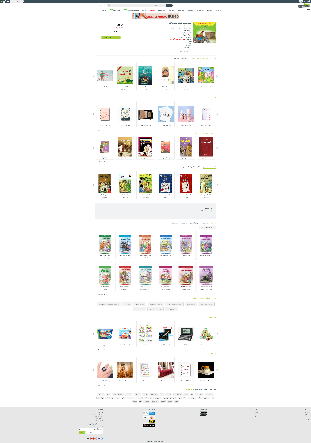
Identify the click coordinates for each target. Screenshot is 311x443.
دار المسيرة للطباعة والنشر (156, 304)
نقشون (185, 87)
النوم (196, 395)
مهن (112, 398)
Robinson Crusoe (125, 287)
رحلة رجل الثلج (105, 87)
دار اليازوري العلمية (171, 309)
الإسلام (176, 401)
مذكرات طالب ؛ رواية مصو (185, 195)
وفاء (145, 87)
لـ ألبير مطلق (206, 197)
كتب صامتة (130, 398)
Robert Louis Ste (144, 289)
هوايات (107, 398)
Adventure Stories (105, 287)
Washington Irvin (125, 258)
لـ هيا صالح (166, 89)
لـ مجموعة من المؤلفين (125, 89)
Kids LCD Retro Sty (166, 345)
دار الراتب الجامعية (139, 309)
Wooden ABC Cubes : (206, 345)
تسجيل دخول (305, 1)
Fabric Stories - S (125, 345)
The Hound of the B (206, 287)
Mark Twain (185, 289)
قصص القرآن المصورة (185, 158)
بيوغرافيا (186, 395)
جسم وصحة (137, 395)
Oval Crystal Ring (105, 381)
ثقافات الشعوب (154, 395)
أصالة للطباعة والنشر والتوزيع (174, 304)
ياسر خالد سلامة (187, 26)
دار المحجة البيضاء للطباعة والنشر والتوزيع (109, 304)
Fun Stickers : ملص (145, 381)
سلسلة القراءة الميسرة (125, 87)
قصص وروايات (157, 398)
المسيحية (169, 401)
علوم (180, 398)
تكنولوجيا (168, 395)
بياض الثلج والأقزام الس (105, 195)
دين (186, 389)
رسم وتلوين (207, 398)
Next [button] (94, 76)
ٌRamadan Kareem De (125, 381)
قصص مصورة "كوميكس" (170, 398)
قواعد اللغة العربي (206, 158)
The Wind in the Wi (165, 256)
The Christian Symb (145, 125)
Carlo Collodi (165, 289)
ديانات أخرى (146, 401)
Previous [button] (217, 76)
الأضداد (145, 345)
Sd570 (186, 345)
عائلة (184, 398)
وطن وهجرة (100, 398)
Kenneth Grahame (165, 258)
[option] (206, 75)
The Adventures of (186, 287)
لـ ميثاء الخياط (186, 89)
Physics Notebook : (186, 381)
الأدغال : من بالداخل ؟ (206, 87)
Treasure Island (145, 287)
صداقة (199, 398)
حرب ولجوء (129, 395)
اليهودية (163, 401)
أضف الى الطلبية (112, 38)
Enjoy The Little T (206, 125)
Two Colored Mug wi (206, 381)
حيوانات (108, 395)
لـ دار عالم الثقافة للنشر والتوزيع (207, 228)
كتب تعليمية (139, 398)
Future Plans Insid (125, 125)
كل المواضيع (191, 389)
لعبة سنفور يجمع (104, 345)
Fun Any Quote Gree (165, 125)
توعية (161, 395)
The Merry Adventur (145, 256)
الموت (201, 395)
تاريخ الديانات (155, 401)
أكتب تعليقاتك (208, 211)
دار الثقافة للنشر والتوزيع (155, 309)
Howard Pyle (144, 258)
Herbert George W (185, 258)
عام (140, 401)
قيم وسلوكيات (147, 398)
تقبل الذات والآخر (177, 395)
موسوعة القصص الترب (165, 158)
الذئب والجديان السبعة (206, 195)
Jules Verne (205, 258)
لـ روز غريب (125, 197)
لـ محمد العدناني (145, 197)
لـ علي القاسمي (145, 89)
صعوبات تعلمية (192, 398)
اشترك (81, 433)
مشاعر (123, 398)
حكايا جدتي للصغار (145, 158)
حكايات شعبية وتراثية (118, 395)
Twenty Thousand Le (206, 256)
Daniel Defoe (124, 289)
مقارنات (135, 401)
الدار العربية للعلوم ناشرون (206, 304)
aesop (104, 289)
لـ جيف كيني (185, 197)
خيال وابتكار (101, 395)
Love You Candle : (165, 381)
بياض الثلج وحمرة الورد (145, 195)
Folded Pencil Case (186, 125)
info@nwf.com (99, 419)
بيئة (192, 395)
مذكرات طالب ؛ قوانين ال (165, 195)
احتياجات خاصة (209, 395)
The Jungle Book (105, 256)
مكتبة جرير (127, 304)
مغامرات (118, 398)
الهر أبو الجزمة (125, 195)
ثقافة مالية (145, 395)
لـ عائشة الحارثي (105, 89)
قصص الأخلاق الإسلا (105, 158)
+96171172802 (99, 417)
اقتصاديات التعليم (125, 158)
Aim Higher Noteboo (105, 125)
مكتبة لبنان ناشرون (139, 304)
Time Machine (186, 256)
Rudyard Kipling (104, 258)
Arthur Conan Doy (206, 289)
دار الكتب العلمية (191, 304)
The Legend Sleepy (125, 256)
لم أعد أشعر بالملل (165, 87)
